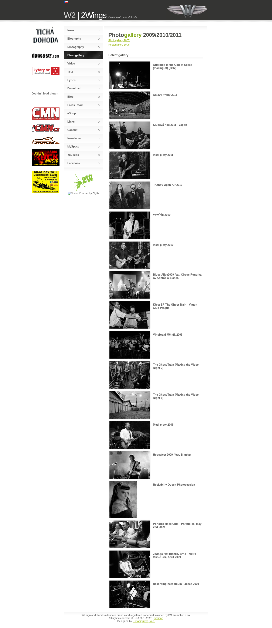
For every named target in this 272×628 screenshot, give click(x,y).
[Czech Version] (66, 2)
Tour (70, 71)
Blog (70, 96)
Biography (74, 38)
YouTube (73, 154)
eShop (71, 113)
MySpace (73, 146)
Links (71, 121)
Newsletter (74, 138)
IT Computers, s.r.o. (144, 621)
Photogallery (75, 55)
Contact (72, 130)
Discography (75, 47)
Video (71, 63)
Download (74, 88)
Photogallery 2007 (119, 40)
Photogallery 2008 (119, 44)
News (70, 30)
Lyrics (71, 80)
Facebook (73, 163)
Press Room (75, 105)
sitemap (158, 618)
